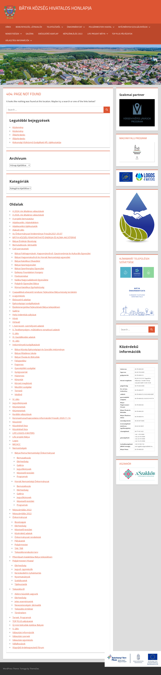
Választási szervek (21, 636)
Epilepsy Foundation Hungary (29, 272)
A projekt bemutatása (23, 218)
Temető (18, 390)
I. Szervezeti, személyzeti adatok (28, 325)
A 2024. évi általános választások (28, 211)
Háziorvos (19, 375)
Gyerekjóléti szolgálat (25, 368)
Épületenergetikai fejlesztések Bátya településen (36, 307)
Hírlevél (16, 322)
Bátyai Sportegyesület (25, 264)
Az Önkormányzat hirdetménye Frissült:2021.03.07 (37, 233)
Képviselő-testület (25, 472)
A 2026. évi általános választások (28, 214)
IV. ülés (15, 399)
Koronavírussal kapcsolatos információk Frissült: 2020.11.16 (41, 418)
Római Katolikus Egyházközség (29, 287)
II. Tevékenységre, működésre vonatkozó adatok (36, 329)
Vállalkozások (18, 643)
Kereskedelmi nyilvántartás (28, 572)
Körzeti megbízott (23, 383)
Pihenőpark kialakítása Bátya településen (32, 556)
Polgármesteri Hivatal (100, 26)
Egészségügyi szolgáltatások (26, 303)
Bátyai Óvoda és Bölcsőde (27, 357)
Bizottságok (20, 522)
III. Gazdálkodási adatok (23, 337)
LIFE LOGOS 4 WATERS (23, 433)
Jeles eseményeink (24, 601)
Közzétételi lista (20, 425)
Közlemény (17, 127)
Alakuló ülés (18, 229)
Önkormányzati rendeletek (28, 537)
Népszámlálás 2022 (73, 33)
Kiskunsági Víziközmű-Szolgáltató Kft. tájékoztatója (36, 142)
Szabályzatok (21, 580)
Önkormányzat (74, 26)
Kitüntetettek (18, 406)
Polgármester (21, 544)
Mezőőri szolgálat (23, 387)
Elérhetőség (22, 461)
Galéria (29, 33)
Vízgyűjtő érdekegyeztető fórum (28, 647)
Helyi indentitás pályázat (24, 314)
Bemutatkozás (24, 457)
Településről (53, 26)
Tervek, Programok (21, 617)
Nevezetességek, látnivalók (28, 605)
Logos (15, 440)
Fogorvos (19, 364)
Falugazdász (20, 360)
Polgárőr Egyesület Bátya (27, 283)
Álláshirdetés (18, 134)
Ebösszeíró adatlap (48, 33)
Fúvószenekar (21, 276)
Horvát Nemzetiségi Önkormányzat (32, 481)
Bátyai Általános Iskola (25, 353)
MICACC (16, 444)
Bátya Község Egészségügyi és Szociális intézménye (40, 349)
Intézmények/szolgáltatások (133, 26)
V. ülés (15, 628)
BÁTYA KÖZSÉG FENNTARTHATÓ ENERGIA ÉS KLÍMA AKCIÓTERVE (44, 237)
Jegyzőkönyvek (19, 403)
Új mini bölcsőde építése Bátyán (28, 625)
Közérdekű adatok (23, 533)
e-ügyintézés (18, 295)
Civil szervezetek (20, 248)
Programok (22, 476)
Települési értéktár (24, 608)
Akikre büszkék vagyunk (26, 593)
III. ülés (15, 340)
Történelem (20, 612)
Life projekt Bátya (96, 33)
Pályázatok (20, 540)
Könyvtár (19, 379)
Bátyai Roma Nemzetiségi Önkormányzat (35, 452)
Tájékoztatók (21, 584)
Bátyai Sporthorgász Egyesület (29, 268)
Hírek (8, 26)
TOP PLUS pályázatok (122, 33)
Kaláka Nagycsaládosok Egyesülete (31, 279)
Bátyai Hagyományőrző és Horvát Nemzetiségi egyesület (42, 257)
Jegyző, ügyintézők (24, 569)
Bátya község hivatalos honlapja (55, 8)
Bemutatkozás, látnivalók (29, 26)
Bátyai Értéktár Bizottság (24, 241)
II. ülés (15, 333)
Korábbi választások (22, 414)
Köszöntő (17, 421)
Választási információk (17, 40)
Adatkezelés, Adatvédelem (25, 222)
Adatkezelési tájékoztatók (24, 226)
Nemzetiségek (12, 33)
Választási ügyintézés (22, 640)
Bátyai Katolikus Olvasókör (27, 261)
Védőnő (18, 394)
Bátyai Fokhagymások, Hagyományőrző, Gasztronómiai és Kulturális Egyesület (53, 253)
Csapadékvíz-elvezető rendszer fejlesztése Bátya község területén (44, 292)
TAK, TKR (19, 548)
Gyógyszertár (21, 372)
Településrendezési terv (26, 552)
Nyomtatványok (22, 576)
